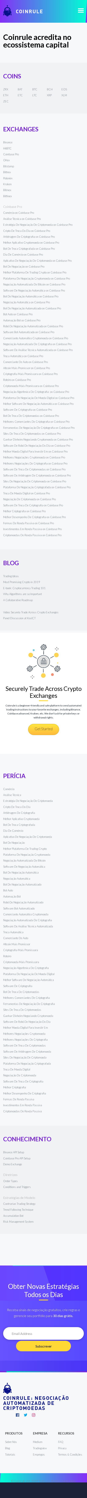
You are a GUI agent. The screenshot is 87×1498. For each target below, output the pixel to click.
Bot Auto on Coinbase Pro (18, 314)
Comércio (8, 789)
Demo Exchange (12, 1164)
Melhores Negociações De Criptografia (25, 1039)
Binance (7, 142)
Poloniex (7, 178)
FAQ (60, 1442)
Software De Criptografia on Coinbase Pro (27, 409)
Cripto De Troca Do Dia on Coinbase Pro (26, 230)
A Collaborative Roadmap (18, 600)
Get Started (44, 729)
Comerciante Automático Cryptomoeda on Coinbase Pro (35, 338)
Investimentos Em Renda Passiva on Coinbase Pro (32, 529)
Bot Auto (8, 890)
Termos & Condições (70, 1454)
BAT (20, 89)
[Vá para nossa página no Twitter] (25, 1415)
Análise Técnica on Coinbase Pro (22, 218)
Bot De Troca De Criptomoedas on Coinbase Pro (31, 415)
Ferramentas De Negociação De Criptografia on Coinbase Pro (39, 427)
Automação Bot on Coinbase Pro (21, 320)
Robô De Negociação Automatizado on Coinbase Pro (33, 326)
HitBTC (7, 148)
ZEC (6, 101)
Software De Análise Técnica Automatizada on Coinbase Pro (38, 350)
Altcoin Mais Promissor (16, 944)
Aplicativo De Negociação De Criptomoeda (27, 836)
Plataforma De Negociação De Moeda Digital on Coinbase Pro (38, 398)
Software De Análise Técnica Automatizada (28, 926)
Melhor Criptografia (14, 1087)
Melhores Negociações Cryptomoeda (24, 1033)
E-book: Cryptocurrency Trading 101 (24, 588)
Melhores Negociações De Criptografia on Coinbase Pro (35, 463)
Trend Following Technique (18, 1209)
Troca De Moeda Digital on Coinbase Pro (26, 493)
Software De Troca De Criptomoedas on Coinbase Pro (34, 469)
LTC (34, 95)
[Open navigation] (81, 10)
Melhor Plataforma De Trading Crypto (25, 848)
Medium (37, 1442)
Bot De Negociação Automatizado (22, 884)
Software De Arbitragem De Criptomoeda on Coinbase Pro (37, 475)
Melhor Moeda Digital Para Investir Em (25, 1027)
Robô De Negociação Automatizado (23, 902)
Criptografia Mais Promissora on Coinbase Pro (30, 374)
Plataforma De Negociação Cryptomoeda (26, 854)
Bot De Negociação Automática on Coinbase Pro (30, 296)
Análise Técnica (12, 795)
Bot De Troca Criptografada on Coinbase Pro (29, 248)
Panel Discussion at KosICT (19, 618)
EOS (64, 89)
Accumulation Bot (13, 1215)
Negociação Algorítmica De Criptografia (26, 968)
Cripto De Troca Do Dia (16, 807)
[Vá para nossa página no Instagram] (33, 1415)
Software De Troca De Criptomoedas (24, 1045)
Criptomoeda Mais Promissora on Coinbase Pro (31, 386)
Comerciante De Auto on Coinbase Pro (25, 362)
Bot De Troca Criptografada (19, 824)
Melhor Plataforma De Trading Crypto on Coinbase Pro (34, 272)
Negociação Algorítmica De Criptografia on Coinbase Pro (36, 391)
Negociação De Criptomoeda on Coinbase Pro (29, 499)
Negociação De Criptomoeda (19, 1075)
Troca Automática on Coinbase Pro (23, 356)
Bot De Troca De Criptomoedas (21, 992)
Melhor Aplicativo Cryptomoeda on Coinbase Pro (31, 242)
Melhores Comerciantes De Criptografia (26, 997)
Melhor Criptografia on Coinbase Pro (24, 511)
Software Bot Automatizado (19, 908)
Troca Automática (13, 932)
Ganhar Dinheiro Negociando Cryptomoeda (28, 1016)
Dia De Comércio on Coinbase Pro (23, 254)
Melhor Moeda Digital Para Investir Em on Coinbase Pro (35, 451)
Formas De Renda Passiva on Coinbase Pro (28, 523)
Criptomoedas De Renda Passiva (22, 1111)
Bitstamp (8, 166)
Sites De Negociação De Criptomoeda (24, 1057)
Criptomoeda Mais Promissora (21, 962)
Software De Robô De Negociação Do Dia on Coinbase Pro (36, 445)
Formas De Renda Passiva (18, 1099)
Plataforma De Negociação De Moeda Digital (28, 974)
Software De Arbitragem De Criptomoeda (27, 1051)
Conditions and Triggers (17, 1187)
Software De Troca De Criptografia (23, 1081)
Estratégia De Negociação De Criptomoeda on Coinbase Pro (37, 224)
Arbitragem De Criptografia (19, 812)
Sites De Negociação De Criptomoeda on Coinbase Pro (34, 481)
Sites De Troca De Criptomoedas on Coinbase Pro (32, 433)
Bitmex (7, 190)
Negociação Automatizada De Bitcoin (24, 860)
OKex (6, 160)
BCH (50, 89)
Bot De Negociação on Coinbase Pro (23, 266)
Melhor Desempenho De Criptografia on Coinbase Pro (34, 517)
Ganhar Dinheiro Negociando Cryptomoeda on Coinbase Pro (38, 439)
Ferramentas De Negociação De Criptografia (29, 1004)
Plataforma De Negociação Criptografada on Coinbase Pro (37, 487)
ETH (5, 95)
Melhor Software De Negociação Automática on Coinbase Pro (38, 403)
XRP (49, 95)
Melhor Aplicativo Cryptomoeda (21, 819)
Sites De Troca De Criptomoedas (22, 1009)
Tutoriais (10, 1454)
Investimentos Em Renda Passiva (22, 1105)
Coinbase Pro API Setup (16, 1158)
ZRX (5, 89)
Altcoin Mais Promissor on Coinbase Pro (26, 368)
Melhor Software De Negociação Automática (28, 980)
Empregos (39, 1454)
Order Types (10, 1181)
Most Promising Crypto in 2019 (21, 582)
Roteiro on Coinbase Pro (17, 379)
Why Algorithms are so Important (22, 594)
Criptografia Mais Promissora (20, 950)
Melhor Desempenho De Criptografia (24, 1093)
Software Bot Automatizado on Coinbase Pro (28, 332)
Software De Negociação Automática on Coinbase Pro (34, 290)
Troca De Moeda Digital (16, 1069)
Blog (7, 1448)
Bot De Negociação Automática (21, 872)
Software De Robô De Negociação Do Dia (26, 1021)
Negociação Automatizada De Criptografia (27, 920)
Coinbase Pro (11, 154)
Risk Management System (18, 1221)
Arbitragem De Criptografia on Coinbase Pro (29, 236)
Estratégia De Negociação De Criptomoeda (28, 800)
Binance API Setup (13, 1152)
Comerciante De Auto (15, 938)
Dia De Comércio (13, 830)
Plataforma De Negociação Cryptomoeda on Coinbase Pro (36, 278)
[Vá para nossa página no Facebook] (17, 1415)
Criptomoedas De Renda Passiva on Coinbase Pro (32, 535)
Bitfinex (7, 196)
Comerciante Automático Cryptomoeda (25, 914)
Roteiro (7, 956)
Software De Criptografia (17, 986)
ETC (20, 95)
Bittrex (7, 172)
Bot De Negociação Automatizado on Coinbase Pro (32, 308)
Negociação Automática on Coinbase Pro (26, 302)
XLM (64, 95)
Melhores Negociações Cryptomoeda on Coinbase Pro (34, 457)
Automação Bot (12, 896)
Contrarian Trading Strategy (19, 1203)
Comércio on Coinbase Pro (18, 212)
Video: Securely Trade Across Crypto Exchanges (30, 612)
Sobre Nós (11, 1442)
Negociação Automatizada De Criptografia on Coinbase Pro (37, 344)
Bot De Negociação (14, 842)
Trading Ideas (11, 576)
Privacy (62, 1448)
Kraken (7, 184)
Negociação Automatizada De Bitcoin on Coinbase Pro (34, 284)
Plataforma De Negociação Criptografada (27, 1063)
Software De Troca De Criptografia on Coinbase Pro (33, 505)
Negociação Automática (16, 878)
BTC (34, 89)
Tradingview (40, 1448)
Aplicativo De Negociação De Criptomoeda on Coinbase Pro (37, 260)
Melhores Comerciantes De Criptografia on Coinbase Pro (36, 421)
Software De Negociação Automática (24, 866)
